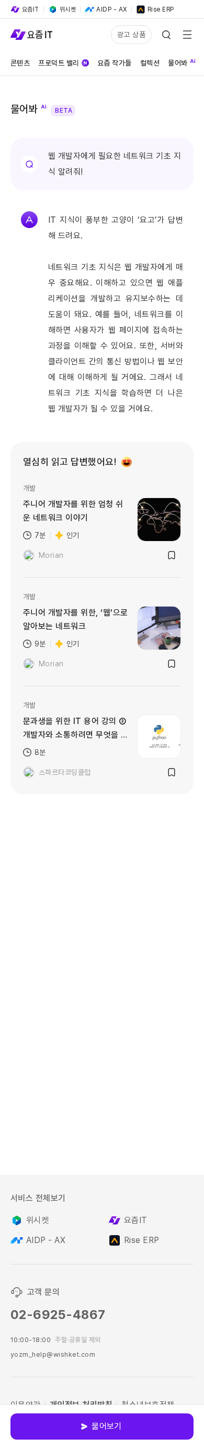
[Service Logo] (31, 34)
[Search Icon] (166, 34)
